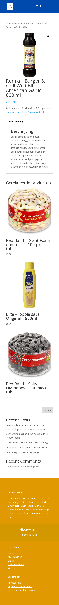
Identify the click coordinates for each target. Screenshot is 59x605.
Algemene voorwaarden (20, 586)
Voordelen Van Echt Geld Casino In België (27, 447)
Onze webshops (16, 564)
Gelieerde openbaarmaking (21, 590)
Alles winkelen (15, 556)
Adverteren (13, 568)
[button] (48, 36)
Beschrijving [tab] (16, 121)
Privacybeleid (14, 582)
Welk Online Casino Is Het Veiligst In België (27, 442)
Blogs (11, 560)
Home (9, 23)
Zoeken (47, 410)
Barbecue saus (13, 112)
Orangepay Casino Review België (22, 452)
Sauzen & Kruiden (37, 112)
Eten (15, 23)
